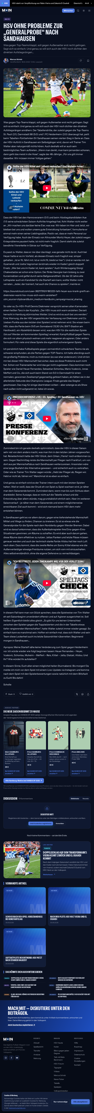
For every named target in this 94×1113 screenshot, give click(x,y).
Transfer (37, 1051)
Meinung (37, 1058)
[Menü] (89, 10)
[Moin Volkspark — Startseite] (7, 10)
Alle (87, 3)
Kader (56, 1047)
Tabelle (57, 1083)
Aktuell (36, 1043)
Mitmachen (68, 11)
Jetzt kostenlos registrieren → (21, 1025)
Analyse (37, 1055)
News (6, 3)
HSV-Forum (59, 1064)
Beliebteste (75, 799)
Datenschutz (79, 1055)
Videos (56, 1071)
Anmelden (60, 823)
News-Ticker (59, 1079)
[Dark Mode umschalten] (83, 10)
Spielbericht (38, 1047)
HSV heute (58, 1043)
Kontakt (77, 1065)
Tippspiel (57, 1068)
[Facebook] (11, 1057)
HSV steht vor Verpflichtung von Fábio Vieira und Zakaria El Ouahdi (40, 3)
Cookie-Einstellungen (79, 1059)
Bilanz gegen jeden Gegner (61, 1052)
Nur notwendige (61, 1102)
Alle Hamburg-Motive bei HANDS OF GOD (23, 780)
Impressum (78, 1051)
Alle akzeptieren (80, 1102)
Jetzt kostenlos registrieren (40, 823)
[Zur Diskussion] (81, 60)
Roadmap (78, 1047)
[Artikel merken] (88, 60)
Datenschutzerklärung (17, 1108)
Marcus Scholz (16, 59)
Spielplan (57, 1087)
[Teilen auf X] (76, 694)
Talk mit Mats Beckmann (59, 1058)
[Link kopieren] (88, 694)
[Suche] (78, 10)
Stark (11, 694)
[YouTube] (17, 1057)
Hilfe (76, 1043)
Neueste (86, 799)
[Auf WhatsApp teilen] (82, 694)
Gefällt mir (27, 694)
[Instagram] (5, 1057)
